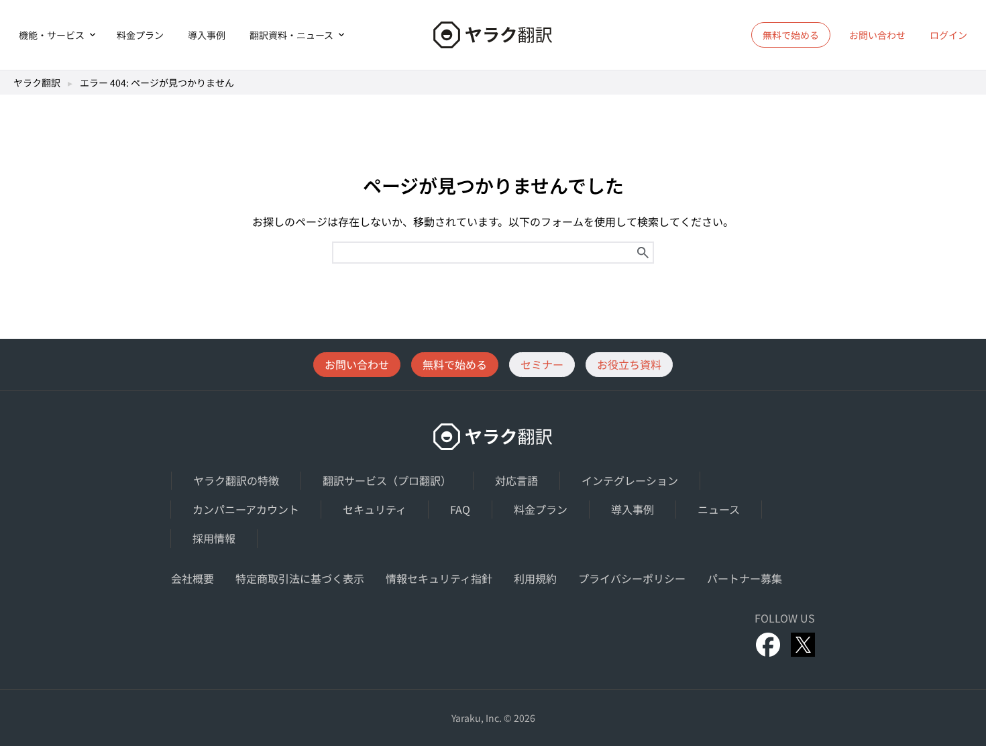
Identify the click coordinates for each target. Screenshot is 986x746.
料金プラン (140, 35)
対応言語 (516, 480)
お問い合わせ (877, 35)
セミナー (542, 364)
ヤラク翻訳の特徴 (236, 480)
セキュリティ (374, 509)
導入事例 (206, 35)
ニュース (719, 509)
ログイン (948, 35)
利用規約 (535, 578)
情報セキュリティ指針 (439, 578)
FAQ (460, 509)
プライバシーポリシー (632, 578)
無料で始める (455, 364)
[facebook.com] (768, 645)
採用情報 (214, 538)
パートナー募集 (744, 578)
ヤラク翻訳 (36, 82)
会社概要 (192, 578)
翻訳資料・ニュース (291, 35)
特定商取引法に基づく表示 (299, 578)
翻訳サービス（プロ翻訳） (387, 480)
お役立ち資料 (629, 364)
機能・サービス (52, 35)
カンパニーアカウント (246, 509)
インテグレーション (630, 480)
